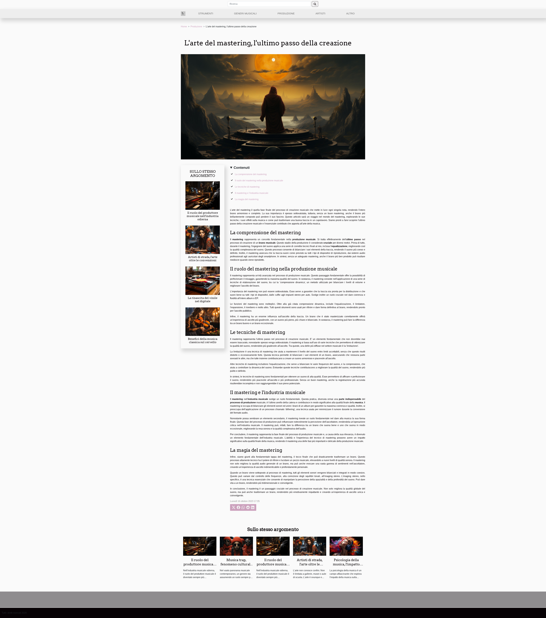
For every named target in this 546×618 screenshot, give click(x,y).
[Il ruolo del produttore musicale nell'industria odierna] (202, 195)
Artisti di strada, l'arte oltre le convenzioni (202, 258)
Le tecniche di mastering (247, 187)
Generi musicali (245, 13)
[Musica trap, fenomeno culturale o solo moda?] (236, 546)
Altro (350, 13)
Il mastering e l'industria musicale (251, 193)
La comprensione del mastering (251, 174)
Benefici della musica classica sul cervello (202, 340)
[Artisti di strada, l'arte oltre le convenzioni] (202, 239)
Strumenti (205, 13)
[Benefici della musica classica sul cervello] (202, 321)
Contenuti (242, 168)
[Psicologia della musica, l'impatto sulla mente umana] (346, 546)
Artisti (320, 13)
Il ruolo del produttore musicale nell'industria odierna (203, 216)
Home (184, 26)
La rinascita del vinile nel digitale (202, 299)
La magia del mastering (246, 199)
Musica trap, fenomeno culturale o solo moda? (236, 564)
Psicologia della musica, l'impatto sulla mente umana (346, 564)
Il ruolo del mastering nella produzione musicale (259, 180)
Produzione (286, 13)
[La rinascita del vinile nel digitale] (202, 280)
